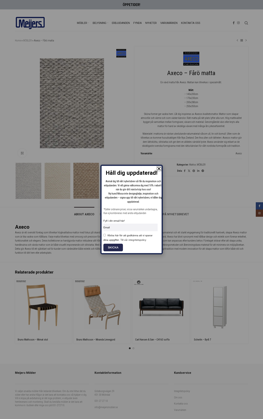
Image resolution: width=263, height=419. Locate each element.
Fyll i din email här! (114, 220)
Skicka (113, 247)
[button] (159, 168)
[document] (131, 209)
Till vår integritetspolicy (133, 239)
